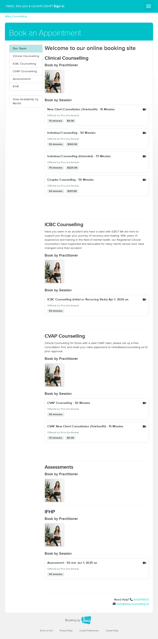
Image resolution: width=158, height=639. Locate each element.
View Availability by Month (25, 101)
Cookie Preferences (89, 631)
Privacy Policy (66, 631)
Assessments (22, 79)
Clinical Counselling (26, 56)
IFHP (16, 86)
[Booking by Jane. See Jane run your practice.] (79, 620)
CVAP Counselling (25, 71)
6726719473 (141, 599)
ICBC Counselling (24, 63)
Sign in (59, 6)
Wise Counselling (16, 16)
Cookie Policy (112, 631)
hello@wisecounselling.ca (132, 604)
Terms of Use (46, 631)
